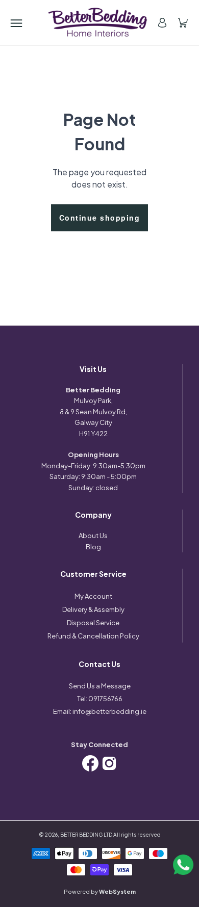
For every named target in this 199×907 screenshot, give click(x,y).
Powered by (100, 891)
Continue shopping (99, 217)
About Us (93, 535)
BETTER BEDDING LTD (86, 835)
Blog (93, 547)
